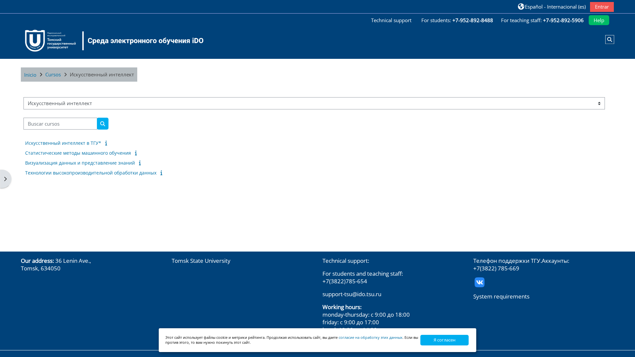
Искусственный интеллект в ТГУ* (63, 143)
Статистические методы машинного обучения (78, 153)
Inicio (30, 74)
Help (599, 20)
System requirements (501, 296)
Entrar (602, 6)
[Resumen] (107, 142)
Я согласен (444, 340)
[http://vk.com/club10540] (480, 281)
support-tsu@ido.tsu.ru (351, 294)
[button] (552, 6)
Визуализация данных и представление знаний (80, 163)
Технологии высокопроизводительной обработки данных (90, 173)
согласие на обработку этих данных (370, 337)
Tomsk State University (201, 260)
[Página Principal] (110, 40)
